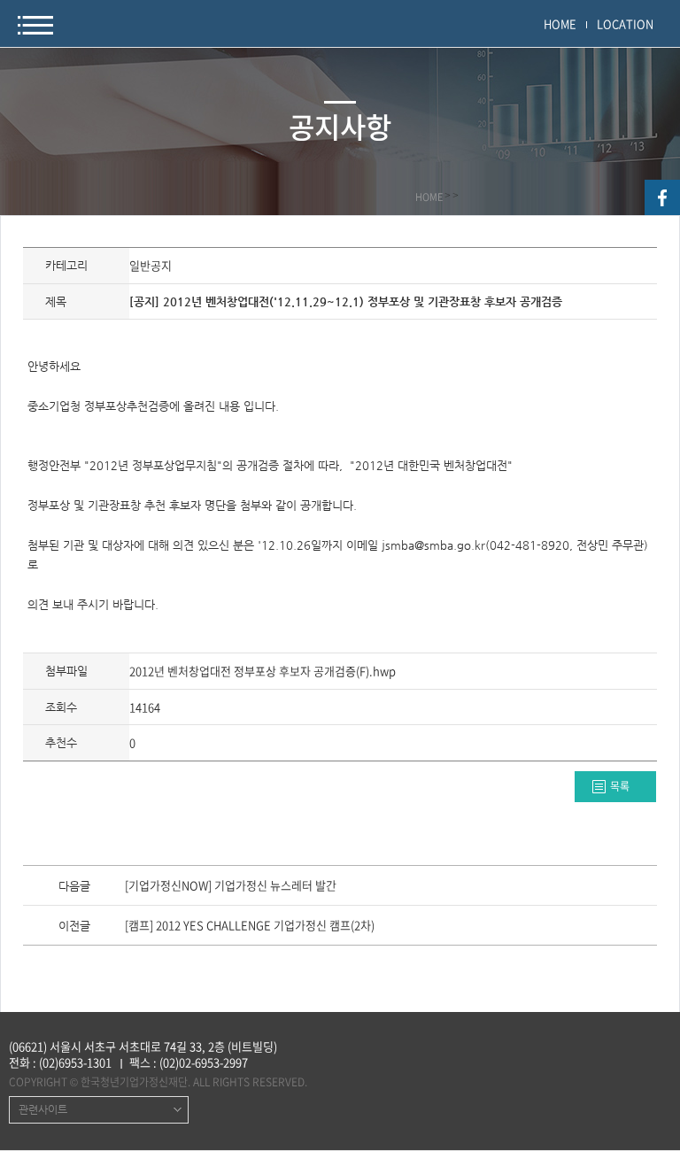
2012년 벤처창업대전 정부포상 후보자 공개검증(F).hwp (262, 670)
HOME (560, 23)
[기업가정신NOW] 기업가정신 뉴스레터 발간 (230, 886)
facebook (662, 197)
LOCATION (625, 23)
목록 (620, 786)
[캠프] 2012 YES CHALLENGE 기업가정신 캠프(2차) (250, 926)
